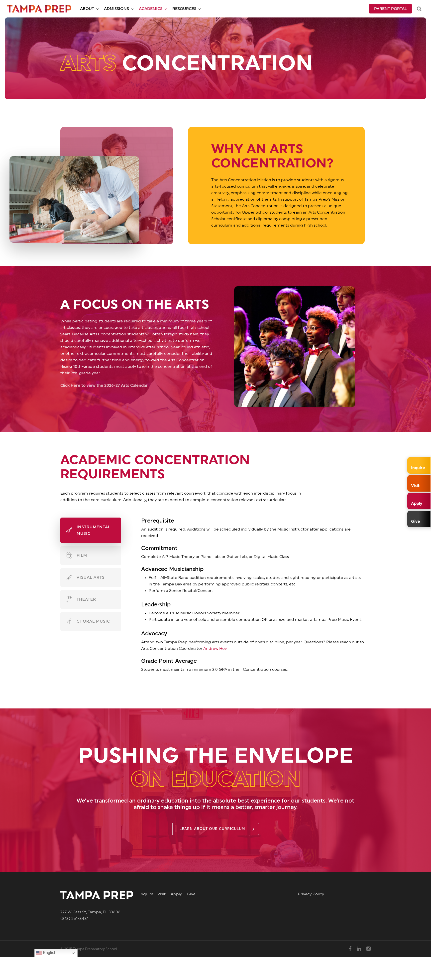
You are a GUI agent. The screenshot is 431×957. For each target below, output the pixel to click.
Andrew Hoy (214, 649)
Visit (164, 894)
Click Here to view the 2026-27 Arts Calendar (104, 386)
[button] (215, 829)
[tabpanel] (243, 598)
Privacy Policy (311, 894)
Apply (179, 894)
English (49, 953)
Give (191, 894)
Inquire (148, 894)
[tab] (90, 530)
